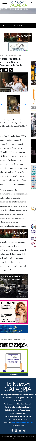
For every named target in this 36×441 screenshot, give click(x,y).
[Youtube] (20, 431)
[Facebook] (12, 431)
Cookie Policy (20, 436)
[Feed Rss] (24, 431)
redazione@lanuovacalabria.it (22, 422)
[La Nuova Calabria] (18, 4)
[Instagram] (16, 431)
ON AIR (18, 26)
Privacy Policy (30, 436)
